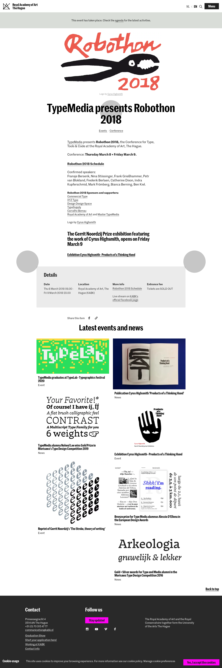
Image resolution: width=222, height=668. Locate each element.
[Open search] (200, 6)
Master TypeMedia (108, 214)
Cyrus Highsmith (115, 93)
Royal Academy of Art (79, 214)
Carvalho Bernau (76, 210)
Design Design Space (79, 203)
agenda (119, 20)
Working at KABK (35, 644)
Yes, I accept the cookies (201, 662)
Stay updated (97, 620)
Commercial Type (77, 196)
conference (116, 130)
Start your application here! (41, 640)
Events (103, 130)
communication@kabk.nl (39, 630)
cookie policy (134, 661)
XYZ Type (72, 200)
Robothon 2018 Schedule (85, 163)
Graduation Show (35, 635)
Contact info (32, 648)
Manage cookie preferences (159, 661)
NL (188, 6)
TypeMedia (74, 142)
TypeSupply (74, 207)
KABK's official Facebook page (125, 298)
